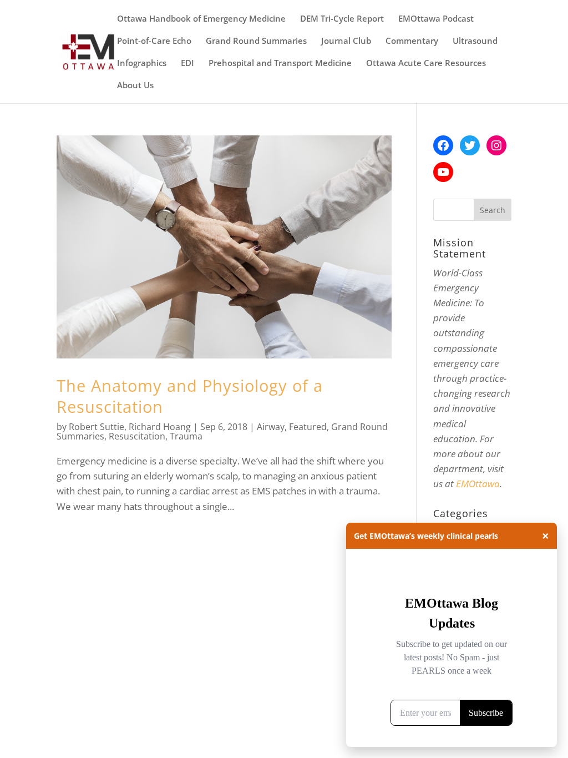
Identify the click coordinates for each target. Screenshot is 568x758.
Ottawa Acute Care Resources (426, 63)
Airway (271, 427)
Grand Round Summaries (256, 41)
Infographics (141, 63)
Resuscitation (137, 436)
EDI (187, 63)
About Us (135, 85)
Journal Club (346, 41)
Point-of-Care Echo (154, 41)
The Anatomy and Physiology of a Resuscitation (190, 396)
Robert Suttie (96, 427)
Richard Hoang (160, 427)
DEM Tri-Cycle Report (342, 19)
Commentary (412, 41)
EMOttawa (478, 483)
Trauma (186, 436)
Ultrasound (475, 41)
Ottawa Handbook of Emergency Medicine (201, 19)
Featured (308, 427)
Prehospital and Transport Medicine (280, 63)
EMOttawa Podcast (436, 19)
